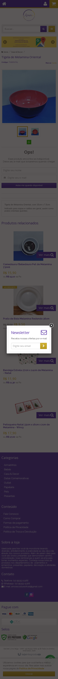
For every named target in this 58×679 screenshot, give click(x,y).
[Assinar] (43, 346)
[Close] (51, 325)
